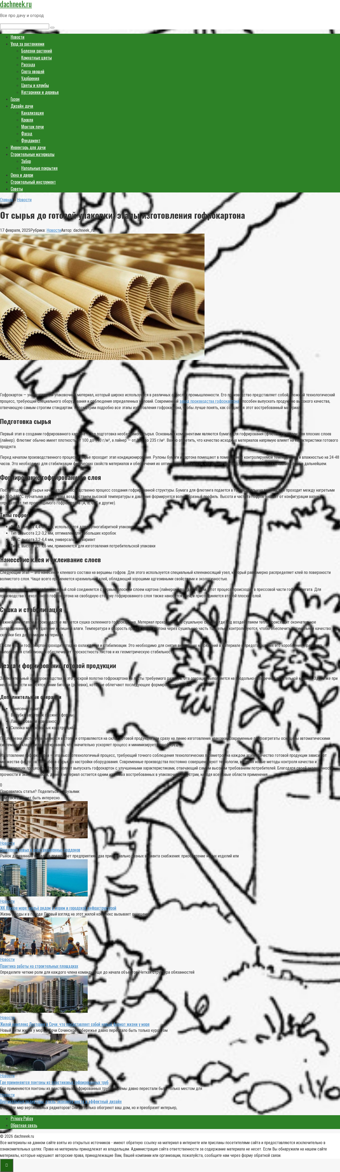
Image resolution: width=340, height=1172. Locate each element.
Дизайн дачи (22, 106)
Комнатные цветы (36, 57)
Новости (17, 37)
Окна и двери (22, 175)
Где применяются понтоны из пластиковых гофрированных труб (54, 1082)
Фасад (26, 133)
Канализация (32, 113)
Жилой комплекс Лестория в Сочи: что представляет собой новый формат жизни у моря (75, 1024)
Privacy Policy (22, 1118)
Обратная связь (24, 1125)
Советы (17, 189)
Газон (15, 99)
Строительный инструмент (33, 182)
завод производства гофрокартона (209, 401)
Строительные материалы (32, 154)
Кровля (27, 120)
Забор (26, 161)
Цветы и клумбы (35, 85)
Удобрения (30, 78)
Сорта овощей (32, 71)
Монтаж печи (32, 126)
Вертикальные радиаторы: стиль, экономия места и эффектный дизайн (61, 1101)
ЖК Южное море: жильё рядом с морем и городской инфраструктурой (58, 908)
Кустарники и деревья (40, 92)
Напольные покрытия (39, 168)
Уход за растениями (27, 44)
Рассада (28, 64)
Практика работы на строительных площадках (39, 966)
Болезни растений (36, 51)
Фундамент (30, 140)
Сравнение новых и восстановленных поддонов (40, 850)
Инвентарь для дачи (28, 147)
